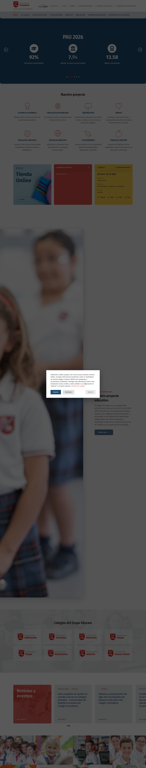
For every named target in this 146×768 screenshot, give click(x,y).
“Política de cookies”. (78, 386)
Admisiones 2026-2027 (86, 6)
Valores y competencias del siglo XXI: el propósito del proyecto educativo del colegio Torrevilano (112, 698)
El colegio (25, 15)
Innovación (80, 15)
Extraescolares (56, 15)
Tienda (72, 6)
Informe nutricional (123, 167)
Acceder (22, 199)
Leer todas (21, 719)
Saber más (102, 432)
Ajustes (90, 392)
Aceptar (56, 392)
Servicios (69, 15)
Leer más (61, 719)
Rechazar (68, 392)
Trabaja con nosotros (104, 6)
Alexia (64, 6)
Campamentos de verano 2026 (126, 6)
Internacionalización (97, 15)
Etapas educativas (40, 15)
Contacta (54, 6)
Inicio (15, 15)
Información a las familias (119, 15)
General (75, 689)
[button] (67, 77)
